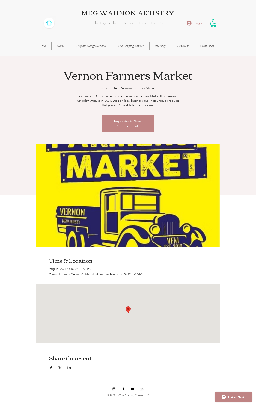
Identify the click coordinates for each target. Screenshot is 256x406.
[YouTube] (133, 389)
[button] (213, 23)
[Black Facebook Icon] (123, 389)
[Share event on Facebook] (51, 367)
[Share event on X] (60, 367)
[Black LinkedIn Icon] (142, 389)
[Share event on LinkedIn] (69, 367)
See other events (128, 126)
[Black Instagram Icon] (114, 389)
